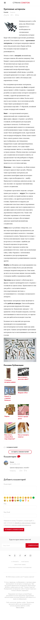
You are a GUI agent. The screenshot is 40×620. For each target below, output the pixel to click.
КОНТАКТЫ (25, 561)
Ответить (13, 471)
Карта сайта (20, 607)
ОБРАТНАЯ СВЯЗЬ (20, 564)
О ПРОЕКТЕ (15, 561)
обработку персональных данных (25, 523)
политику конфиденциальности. (21, 525)
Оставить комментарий (20, 452)
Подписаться (33, 545)
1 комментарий (12, 447)
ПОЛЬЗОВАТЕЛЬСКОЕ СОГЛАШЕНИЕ (20, 567)
